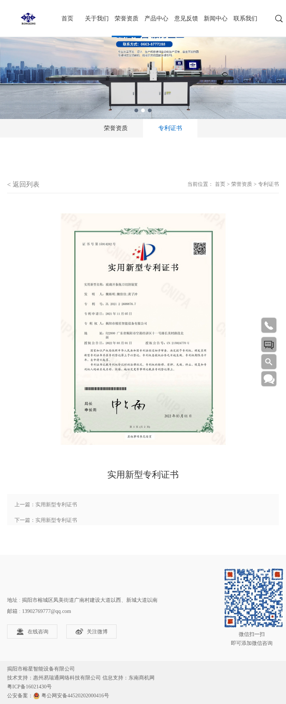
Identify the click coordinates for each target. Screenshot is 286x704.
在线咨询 (38, 631)
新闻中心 (216, 18)
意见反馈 (186, 18)
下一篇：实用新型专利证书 (46, 520)
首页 (220, 184)
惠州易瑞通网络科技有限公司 (67, 678)
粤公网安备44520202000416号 (75, 695)
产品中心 (156, 18)
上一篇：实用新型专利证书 (46, 504)
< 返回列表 (23, 184)
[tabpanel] (143, 59)
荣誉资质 (127, 18)
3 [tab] (150, 110)
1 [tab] (136, 110)
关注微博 (97, 631)
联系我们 (245, 18)
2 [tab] (143, 110)
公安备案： (20, 695)
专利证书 (170, 128)
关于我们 (97, 18)
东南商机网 (141, 678)
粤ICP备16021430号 (29, 687)
